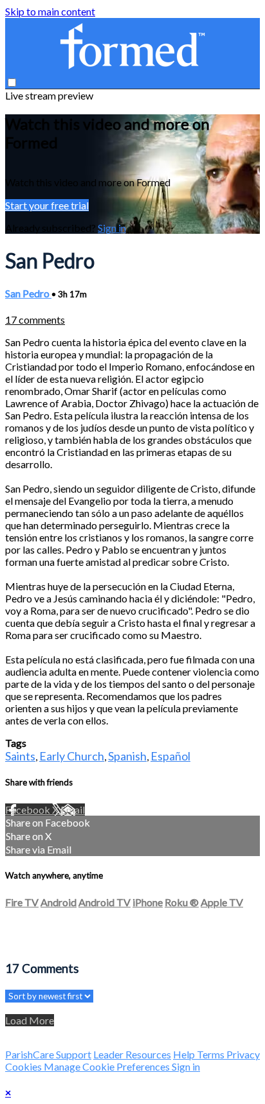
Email (72, 809)
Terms (211, 1054)
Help (185, 1054)
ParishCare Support (48, 1054)
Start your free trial (47, 205)
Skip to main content (50, 11)
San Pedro (28, 293)
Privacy (243, 1054)
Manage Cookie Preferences (108, 1066)
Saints (20, 756)
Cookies (24, 1066)
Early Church (71, 756)
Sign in (112, 228)
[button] (12, 82)
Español (170, 756)
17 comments (35, 319)
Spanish (127, 756)
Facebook (28, 809)
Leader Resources (132, 1054)
